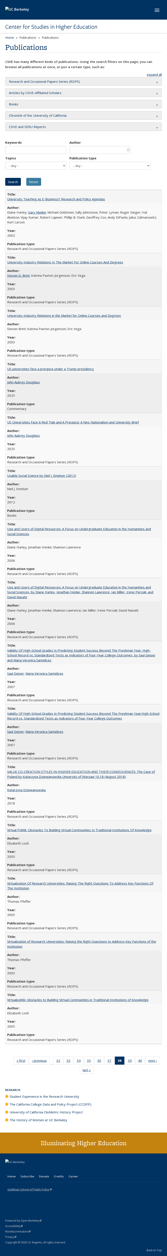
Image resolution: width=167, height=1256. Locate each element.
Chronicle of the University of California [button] (38, 115)
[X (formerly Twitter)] (9, 1169)
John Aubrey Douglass (23, 382)
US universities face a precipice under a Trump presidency (50, 369)
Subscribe (27, 1176)
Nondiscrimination (18, 1231)
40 (141, 1061)
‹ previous (41, 1061)
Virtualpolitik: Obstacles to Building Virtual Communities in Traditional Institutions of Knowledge (78, 1000)
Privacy (11, 1237)
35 (90, 1061)
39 (131, 1061)
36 (100, 1061)
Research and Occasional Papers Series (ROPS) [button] (44, 81)
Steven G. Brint (18, 275)
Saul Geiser (15, 673)
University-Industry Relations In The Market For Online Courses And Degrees (65, 262)
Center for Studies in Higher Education (51, 27)
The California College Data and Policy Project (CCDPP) (50, 1104)
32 (59, 1061)
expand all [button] (154, 74)
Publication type (82, 158)
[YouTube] (26, 1169)
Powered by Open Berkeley (23, 1220)
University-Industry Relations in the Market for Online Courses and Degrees (64, 315)
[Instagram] (34, 1169)
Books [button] (13, 104)
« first (22, 1061)
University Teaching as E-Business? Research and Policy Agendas (56, 199)
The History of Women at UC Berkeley (38, 1120)
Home (9, 37)
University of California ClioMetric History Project (46, 1112)
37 (110, 1061)
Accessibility (14, 1226)
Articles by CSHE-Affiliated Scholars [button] (35, 93)
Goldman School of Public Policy (29, 1189)
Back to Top (154, 1250)
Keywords (13, 142)
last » (88, 1071)
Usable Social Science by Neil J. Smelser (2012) (41, 475)
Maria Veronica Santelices (44, 673)
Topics (10, 158)
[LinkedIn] (17, 1169)
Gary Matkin (37, 212)
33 (70, 1061)
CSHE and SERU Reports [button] (27, 127)
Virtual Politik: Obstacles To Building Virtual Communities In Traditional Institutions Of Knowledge (79, 830)
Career (73, 1176)
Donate (44, 1176)
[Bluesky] (43, 1169)
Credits (59, 1176)
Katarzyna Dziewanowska (26, 790)
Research (12, 1090)
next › (154, 1061)
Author (75, 142)
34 (80, 1061)
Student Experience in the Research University (44, 1096)
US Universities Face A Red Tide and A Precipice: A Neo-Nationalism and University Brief (73, 422)
